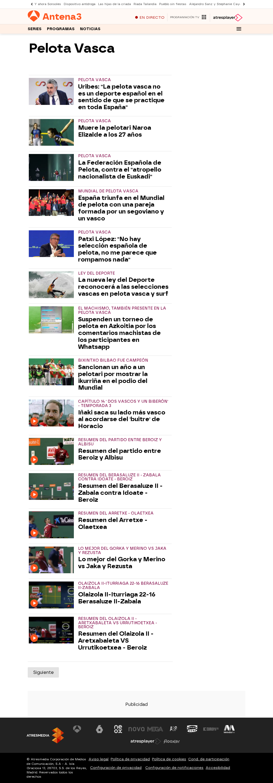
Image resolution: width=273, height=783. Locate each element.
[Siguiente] (242, 4)
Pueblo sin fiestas (172, 4)
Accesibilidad (218, 768)
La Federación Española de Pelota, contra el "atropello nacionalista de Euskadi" (119, 169)
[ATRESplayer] (227, 17)
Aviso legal (99, 759)
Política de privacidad (130, 759)
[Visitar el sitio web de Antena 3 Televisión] (81, 729)
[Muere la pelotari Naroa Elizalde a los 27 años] (52, 132)
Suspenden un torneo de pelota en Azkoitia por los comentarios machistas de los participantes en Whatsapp (119, 333)
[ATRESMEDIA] (45, 735)
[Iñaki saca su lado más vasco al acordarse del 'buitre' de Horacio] (52, 413)
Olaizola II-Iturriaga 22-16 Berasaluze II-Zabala (116, 598)
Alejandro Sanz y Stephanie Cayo (215, 4)
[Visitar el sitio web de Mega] (155, 729)
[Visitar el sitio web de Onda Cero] (192, 729)
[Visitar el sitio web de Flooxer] (172, 741)
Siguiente (43, 672)
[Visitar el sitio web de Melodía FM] (229, 729)
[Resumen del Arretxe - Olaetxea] (52, 524)
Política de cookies (169, 759)
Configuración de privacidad (116, 768)
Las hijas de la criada (114, 4)
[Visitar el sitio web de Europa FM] (211, 729)
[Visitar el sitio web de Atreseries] (174, 729)
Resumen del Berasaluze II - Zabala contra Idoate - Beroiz (120, 493)
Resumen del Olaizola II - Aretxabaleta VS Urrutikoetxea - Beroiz (116, 640)
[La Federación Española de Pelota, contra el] (52, 167)
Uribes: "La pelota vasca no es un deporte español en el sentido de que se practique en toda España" (121, 97)
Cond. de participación (208, 759)
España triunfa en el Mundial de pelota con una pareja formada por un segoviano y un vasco (121, 208)
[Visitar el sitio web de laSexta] (99, 729)
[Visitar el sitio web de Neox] (118, 729)
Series (35, 29)
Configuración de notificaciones (174, 768)
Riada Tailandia (145, 4)
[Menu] (238, 29)
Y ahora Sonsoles (47, 4)
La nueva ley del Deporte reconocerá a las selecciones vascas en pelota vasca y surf (123, 286)
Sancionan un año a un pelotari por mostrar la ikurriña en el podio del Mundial (113, 377)
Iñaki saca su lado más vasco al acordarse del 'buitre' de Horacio (121, 419)
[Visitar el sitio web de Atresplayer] (146, 741)
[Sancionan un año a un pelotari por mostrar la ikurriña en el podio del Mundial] (52, 371)
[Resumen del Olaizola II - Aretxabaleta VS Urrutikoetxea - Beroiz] (52, 630)
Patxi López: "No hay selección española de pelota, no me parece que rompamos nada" (117, 249)
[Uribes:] (52, 91)
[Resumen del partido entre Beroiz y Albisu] (52, 451)
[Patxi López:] (52, 243)
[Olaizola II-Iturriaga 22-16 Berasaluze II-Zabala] (52, 595)
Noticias (90, 29)
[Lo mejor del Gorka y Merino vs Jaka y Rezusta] (52, 560)
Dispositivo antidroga (79, 4)
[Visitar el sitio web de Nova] (136, 729)
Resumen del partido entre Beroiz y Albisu (119, 454)
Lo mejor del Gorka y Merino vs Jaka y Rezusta (121, 563)
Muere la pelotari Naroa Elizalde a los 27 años (114, 131)
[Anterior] (30, 4)
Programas (61, 29)
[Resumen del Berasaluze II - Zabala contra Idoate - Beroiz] (52, 486)
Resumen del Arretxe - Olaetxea (112, 524)
